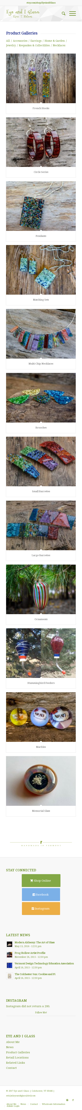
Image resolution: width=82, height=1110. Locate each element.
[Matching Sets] (41, 270)
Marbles (41, 746)
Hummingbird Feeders (41, 683)
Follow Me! (41, 1012)
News (10, 1047)
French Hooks (41, 108)
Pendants (41, 236)
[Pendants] (41, 206)
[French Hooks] (41, 78)
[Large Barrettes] (41, 525)
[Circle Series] (41, 142)
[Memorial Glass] (41, 781)
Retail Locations (17, 1057)
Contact (11, 1068)
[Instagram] (67, 1100)
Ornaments (41, 619)
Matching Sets (41, 299)
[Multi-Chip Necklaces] (41, 334)
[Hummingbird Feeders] (41, 653)
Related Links (15, 1062)
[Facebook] (73, 1100)
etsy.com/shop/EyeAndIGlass (41, 3)
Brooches (41, 427)
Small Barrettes (41, 491)
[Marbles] (41, 717)
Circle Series (41, 172)
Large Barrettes (41, 555)
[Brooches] (41, 398)
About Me (13, 1042)
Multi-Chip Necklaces (41, 363)
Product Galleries (18, 1052)
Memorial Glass (41, 810)
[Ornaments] (41, 589)
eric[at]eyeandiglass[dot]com (20, 1095)
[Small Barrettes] (41, 461)
